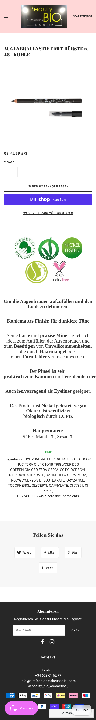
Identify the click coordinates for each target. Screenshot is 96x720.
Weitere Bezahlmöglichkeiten (48, 213)
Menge (9, 162)
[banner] (44, 16)
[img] (42, 642)
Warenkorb (82, 16)
